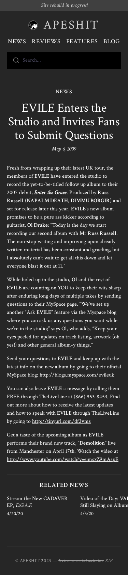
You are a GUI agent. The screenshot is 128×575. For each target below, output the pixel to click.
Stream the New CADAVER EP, (37, 502)
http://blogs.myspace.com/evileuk (77, 375)
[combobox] (64, 60)
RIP (109, 561)
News (17, 41)
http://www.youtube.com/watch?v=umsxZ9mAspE (62, 459)
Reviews (46, 41)
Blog (111, 41)
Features (82, 41)
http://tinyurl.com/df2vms (61, 421)
